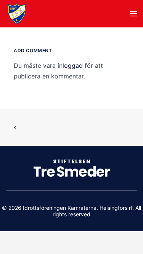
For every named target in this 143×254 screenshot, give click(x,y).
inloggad (70, 65)
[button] (133, 13)
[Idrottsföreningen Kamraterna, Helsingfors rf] (17, 13)
